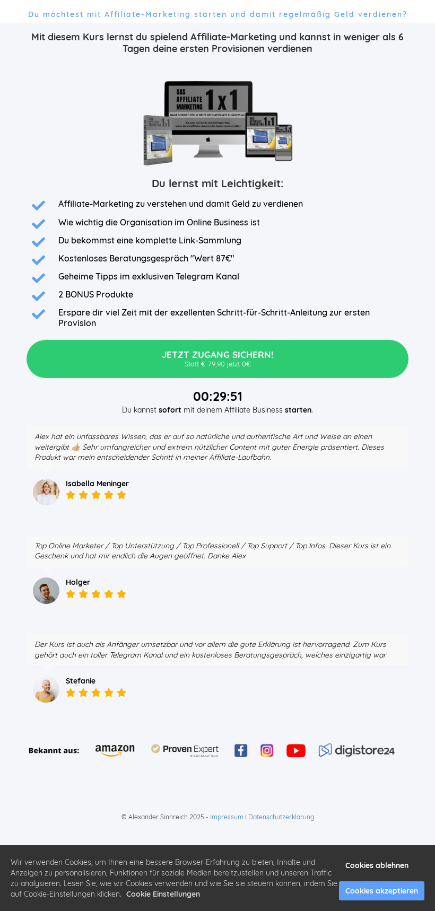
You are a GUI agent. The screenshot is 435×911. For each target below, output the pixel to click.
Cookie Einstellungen (163, 894)
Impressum (226, 817)
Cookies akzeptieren (381, 891)
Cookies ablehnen (376, 865)
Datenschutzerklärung (281, 817)
